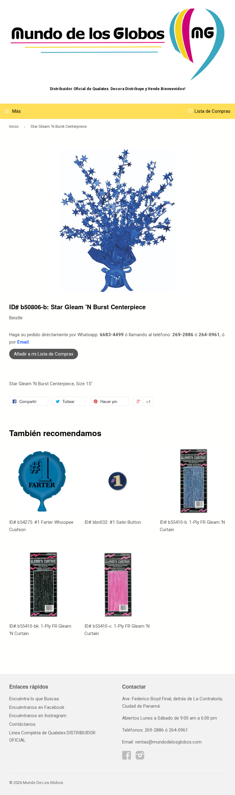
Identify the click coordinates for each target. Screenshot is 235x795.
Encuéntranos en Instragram (37, 715)
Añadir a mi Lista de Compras (43, 354)
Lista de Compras (212, 111)
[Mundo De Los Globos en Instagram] (140, 757)
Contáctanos (22, 724)
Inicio (14, 126)
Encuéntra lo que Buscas (34, 699)
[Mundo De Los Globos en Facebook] (126, 757)
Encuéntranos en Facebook (36, 707)
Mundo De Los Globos (43, 782)
